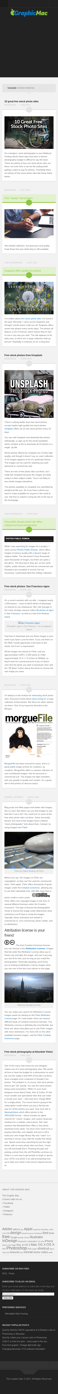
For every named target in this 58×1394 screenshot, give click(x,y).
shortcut (43, 1248)
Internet (18, 797)
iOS (39, 1241)
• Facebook (7, 1203)
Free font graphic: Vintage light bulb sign (21, 1345)
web (50, 1252)
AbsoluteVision (11, 1112)
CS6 (8, 1233)
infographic (22, 1241)
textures (15, 1252)
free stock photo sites (31, 318)
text (8, 1252)
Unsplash (8, 428)
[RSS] (42, 1385)
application (37, 1229)
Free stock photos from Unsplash (23, 355)
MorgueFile (9, 763)
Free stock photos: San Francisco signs (27, 586)
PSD (30, 1249)
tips (21, 1252)
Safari (34, 1249)
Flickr (24, 827)
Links (7, 263)
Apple (28, 1229)
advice (16, 1229)
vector (36, 1252)
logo (14, 1245)
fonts (51, 1233)
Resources (10, 105)
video (44, 1252)
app (22, 1229)
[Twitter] (21, 1385)
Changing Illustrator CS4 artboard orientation (23, 1349)
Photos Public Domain (27, 550)
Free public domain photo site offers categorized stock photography (23, 523)
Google (13, 1237)
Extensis (30, 1233)
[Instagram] (37, 1385)
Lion (9, 1245)
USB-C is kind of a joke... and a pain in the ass (24, 1341)
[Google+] (32, 1385)
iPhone (49, 1241)
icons (26, 1237)
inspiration (32, 1241)
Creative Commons (31, 888)
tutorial (28, 1252)
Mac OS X (38, 1244)
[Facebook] (16, 1385)
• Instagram (7, 1210)
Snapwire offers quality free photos (22, 271)
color (51, 1229)
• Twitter (6, 1207)
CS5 (3, 1233)
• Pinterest (7, 1214)
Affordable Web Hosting (16, 1313)
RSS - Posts (8, 1273)
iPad (42, 1241)
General (8, 797)
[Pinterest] (26, 1385)
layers (4, 1245)
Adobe (7, 1229)
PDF (4, 1249)
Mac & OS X (23, 1244)
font (45, 1233)
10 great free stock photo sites (21, 101)
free (6, 1236)
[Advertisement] (29, 48)
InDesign (9, 1240)
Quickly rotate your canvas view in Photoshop (24, 1337)
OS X (50, 1244)
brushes (44, 1229)
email (24, 1233)
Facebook (38, 1233)
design (15, 1233)
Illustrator (36, 1237)
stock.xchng (37, 699)
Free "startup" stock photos (18, 198)
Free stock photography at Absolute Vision (28, 1052)
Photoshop (16, 1248)
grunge (21, 1237)
